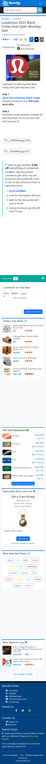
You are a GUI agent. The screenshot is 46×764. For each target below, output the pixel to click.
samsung (31, 566)
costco (29, 585)
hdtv (21, 566)
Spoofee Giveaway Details (23, 543)
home (37, 579)
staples (17, 585)
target (25, 573)
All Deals (5, 18)
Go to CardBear (17, 190)
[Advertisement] (23, 249)
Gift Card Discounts (14, 430)
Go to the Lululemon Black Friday (21, 97)
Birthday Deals (15, 696)
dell (12, 566)
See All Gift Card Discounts (23, 483)
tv (18, 560)
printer (19, 579)
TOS (21, 755)
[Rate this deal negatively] (26, 40)
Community (13, 702)
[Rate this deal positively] (21, 40)
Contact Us (13, 721)
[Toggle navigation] (40, 3)
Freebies (12, 693)
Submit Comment (33, 311)
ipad (25, 560)
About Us (12, 724)
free (34, 573)
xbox (10, 560)
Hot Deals (13, 690)
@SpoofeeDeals (27, 48)
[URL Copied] (42, 39)
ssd (28, 579)
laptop (35, 560)
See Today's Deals (23, 674)
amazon (13, 573)
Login (23, 293)
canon (8, 579)
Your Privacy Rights (10, 755)
